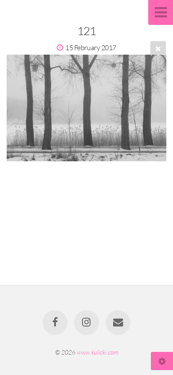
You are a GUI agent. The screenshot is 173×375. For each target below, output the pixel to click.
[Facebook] (55, 322)
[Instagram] (86, 322)
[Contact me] (118, 322)
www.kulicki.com (97, 352)
